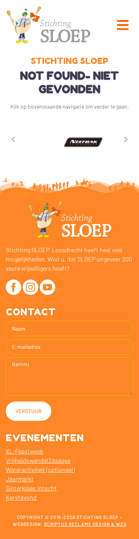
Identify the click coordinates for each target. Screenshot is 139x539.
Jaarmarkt (20, 478)
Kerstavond (21, 497)
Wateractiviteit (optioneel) (40, 469)
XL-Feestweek (24, 451)
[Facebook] (13, 287)
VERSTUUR (28, 411)
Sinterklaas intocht (31, 488)
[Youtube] (47, 287)
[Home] (48, 25)
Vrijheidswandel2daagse (38, 460)
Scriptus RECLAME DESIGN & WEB (85, 524)
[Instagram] (30, 287)
